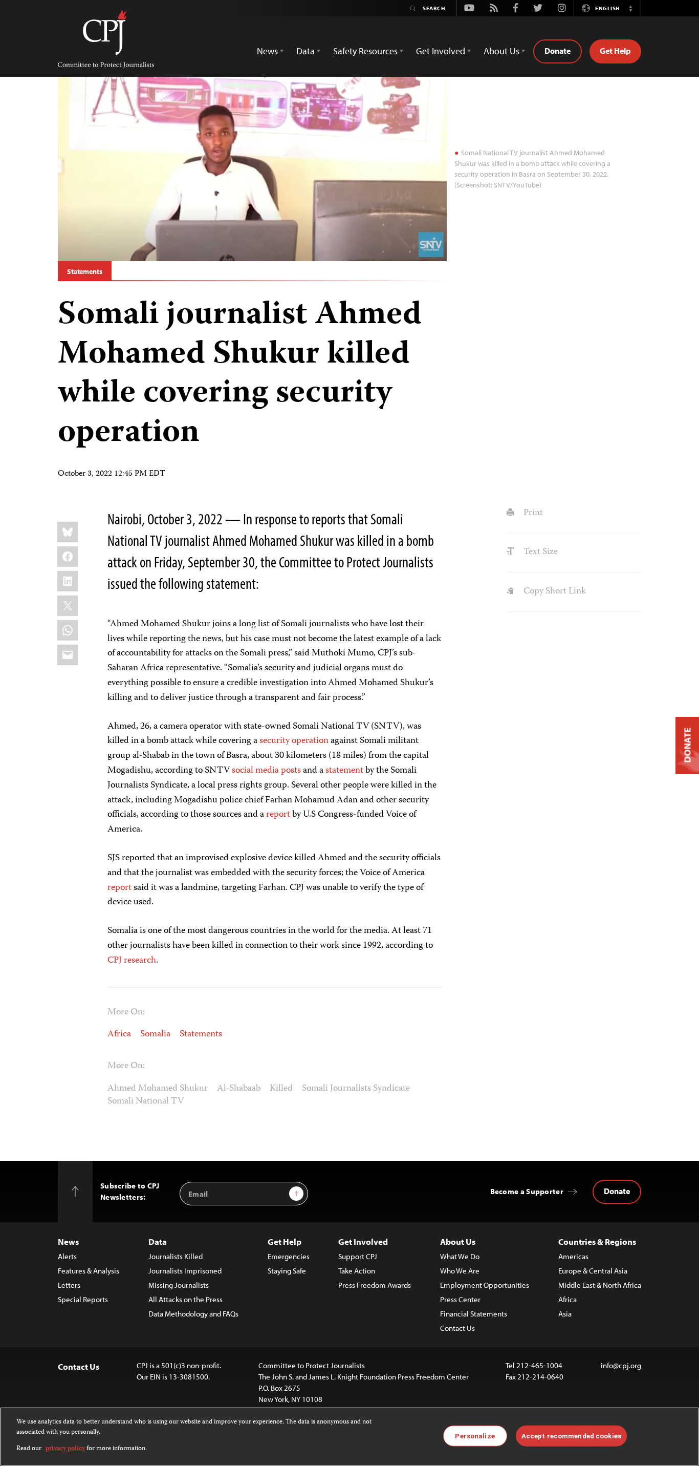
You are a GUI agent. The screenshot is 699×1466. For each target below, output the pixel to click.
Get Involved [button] (440, 51)
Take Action (356, 1271)
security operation (294, 741)
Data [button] (305, 51)
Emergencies (289, 1256)
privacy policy (65, 1448)
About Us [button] (501, 51)
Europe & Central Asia (592, 1271)
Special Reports (83, 1299)
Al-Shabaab (238, 1088)
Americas (573, 1256)
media (267, 770)
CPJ (114, 960)
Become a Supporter (526, 1191)
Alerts (67, 1256)
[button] (630, 8)
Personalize (474, 1435)
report (278, 814)
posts (291, 770)
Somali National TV (145, 1101)
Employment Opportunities (484, 1285)
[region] (349, 1436)
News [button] (267, 51)
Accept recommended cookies (571, 1435)
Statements (84, 271)
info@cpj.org (621, 1365)
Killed (281, 1088)
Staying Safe (287, 1271)
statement (344, 770)
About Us (457, 1241)
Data (157, 1241)
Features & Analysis (88, 1271)
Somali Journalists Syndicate (356, 1088)
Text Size (539, 552)
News (68, 1241)
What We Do (459, 1256)
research (140, 960)
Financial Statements (473, 1314)
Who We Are (459, 1271)
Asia (565, 1314)
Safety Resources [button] (365, 51)
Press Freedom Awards (374, 1285)
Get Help (615, 51)
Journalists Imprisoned (185, 1271)
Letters (69, 1285)
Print (531, 513)
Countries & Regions (597, 1241)
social (242, 770)
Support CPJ (357, 1256)
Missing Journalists (178, 1285)
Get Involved (363, 1241)
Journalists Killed (175, 1256)
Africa (119, 1034)
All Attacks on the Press (185, 1299)
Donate (557, 51)
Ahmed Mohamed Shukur (157, 1088)
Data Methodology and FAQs (193, 1314)
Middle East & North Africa (599, 1285)
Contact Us (457, 1328)
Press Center (460, 1299)
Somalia (155, 1034)
